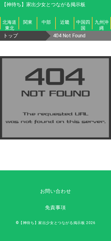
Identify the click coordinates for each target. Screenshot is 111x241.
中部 (46, 22)
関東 (27, 22)
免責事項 (55, 207)
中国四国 (83, 24)
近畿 (64, 22)
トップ (10, 36)
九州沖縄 (102, 24)
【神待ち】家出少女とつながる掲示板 (43, 4)
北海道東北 (9, 24)
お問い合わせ (55, 191)
